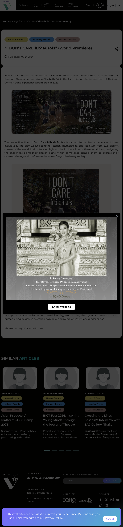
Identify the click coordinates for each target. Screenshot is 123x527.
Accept (110, 519)
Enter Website (61, 306)
